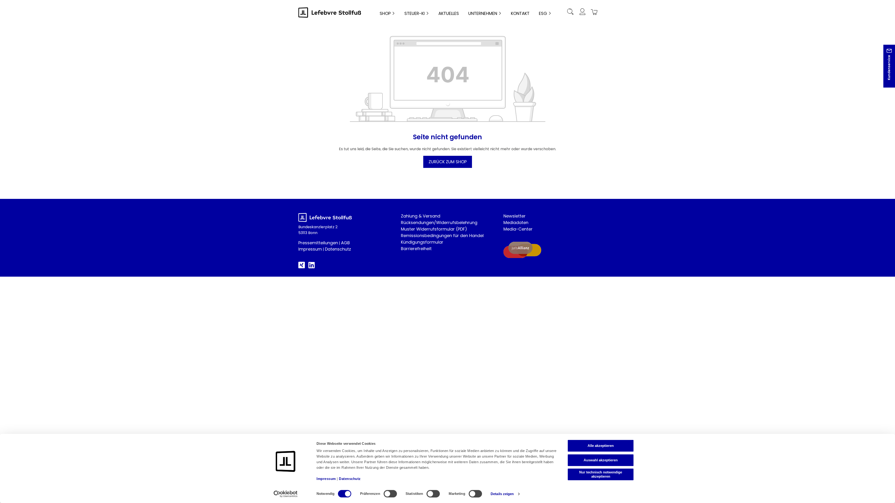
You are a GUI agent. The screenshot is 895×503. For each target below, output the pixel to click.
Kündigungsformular (422, 242)
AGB (345, 243)
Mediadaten (515, 222)
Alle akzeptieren (601, 446)
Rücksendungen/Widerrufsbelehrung (439, 222)
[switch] (390, 493)
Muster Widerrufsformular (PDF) (434, 229)
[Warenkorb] (593, 12)
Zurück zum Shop (448, 162)
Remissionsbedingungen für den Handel (442, 235)
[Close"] (885, 69)
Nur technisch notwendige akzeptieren (600, 474)
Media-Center (518, 229)
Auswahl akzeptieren (601, 460)
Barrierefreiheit (416, 249)
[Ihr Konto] (582, 12)
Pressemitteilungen (318, 243)
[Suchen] (570, 12)
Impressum (310, 249)
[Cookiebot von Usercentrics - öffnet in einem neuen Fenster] (285, 493)
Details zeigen (502, 494)
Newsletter (514, 216)
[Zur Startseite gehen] (329, 12)
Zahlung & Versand (420, 216)
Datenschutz (338, 249)
